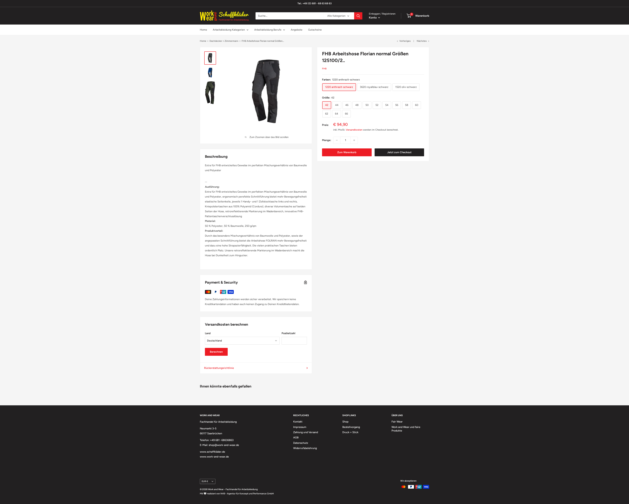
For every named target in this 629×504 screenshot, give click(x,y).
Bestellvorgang (351, 427)
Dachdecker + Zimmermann (224, 41)
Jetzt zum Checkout (399, 152)
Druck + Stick (350, 432)
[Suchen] (358, 15)
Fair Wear (397, 421)
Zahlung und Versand (305, 432)
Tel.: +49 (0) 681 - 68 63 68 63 (314, 3)
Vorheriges (405, 41)
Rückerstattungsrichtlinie (219, 367)
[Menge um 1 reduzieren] (336, 140)
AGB (296, 437)
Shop (345, 421)
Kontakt (297, 421)
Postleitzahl (288, 333)
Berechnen (216, 351)
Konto (373, 17)
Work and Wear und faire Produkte (405, 428)
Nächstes (422, 41)
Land (207, 333)
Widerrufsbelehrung (305, 448)
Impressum (299, 427)
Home (203, 29)
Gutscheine (315, 29)
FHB (324, 68)
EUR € (205, 481)
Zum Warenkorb (346, 152)
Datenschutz (300, 442)
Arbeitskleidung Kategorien (229, 29)
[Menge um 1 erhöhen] (354, 140)
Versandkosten (354, 129)
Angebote (296, 29)
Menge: (326, 140)
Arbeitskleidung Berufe (267, 29)
